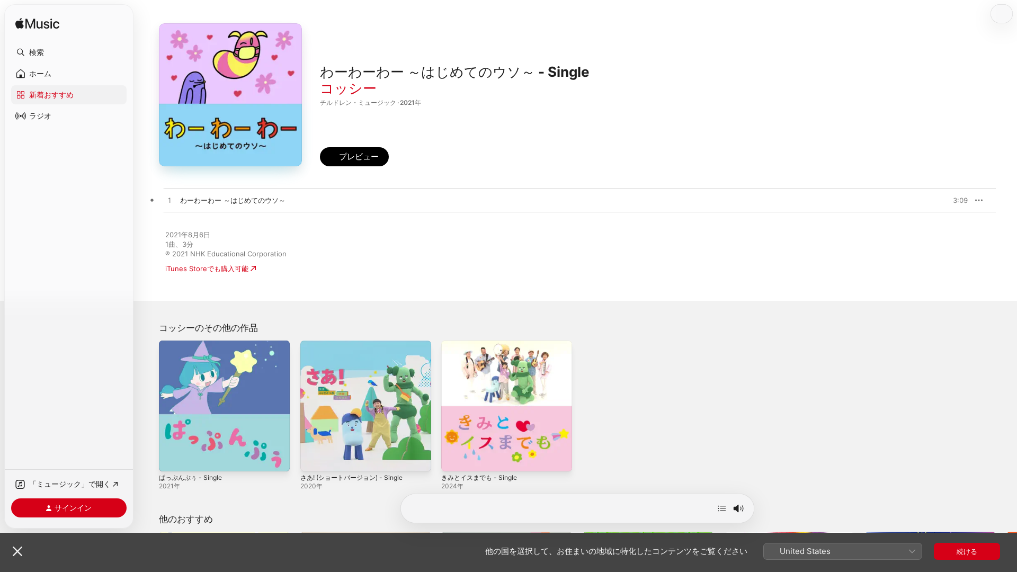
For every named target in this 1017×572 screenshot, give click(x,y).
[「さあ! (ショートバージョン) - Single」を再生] (314, 458)
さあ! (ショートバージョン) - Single (356, 345)
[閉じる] (17, 551)
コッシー (348, 88)
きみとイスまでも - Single (482, 345)
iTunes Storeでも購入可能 (206, 268)
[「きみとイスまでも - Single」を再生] (454, 458)
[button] (69, 52)
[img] (37, 24)
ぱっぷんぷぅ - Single (193, 345)
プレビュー (954, 200)
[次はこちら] (722, 508)
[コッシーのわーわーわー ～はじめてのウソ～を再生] (169, 200)
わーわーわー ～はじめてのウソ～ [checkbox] (233, 200)
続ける (967, 551)
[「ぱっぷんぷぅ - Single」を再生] (172, 458)
